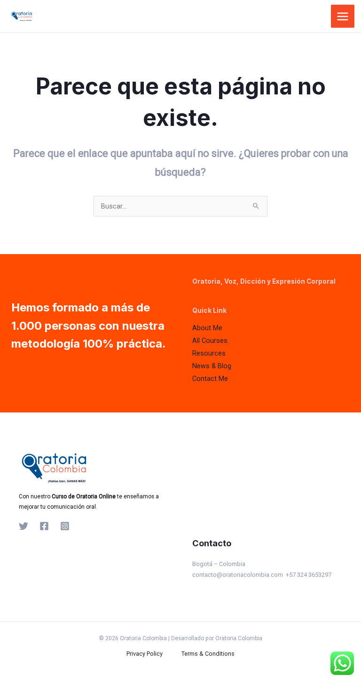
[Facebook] (44, 526)
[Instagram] (65, 526)
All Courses (210, 340)
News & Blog (211, 366)
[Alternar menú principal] (342, 16)
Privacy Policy (144, 653)
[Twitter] (23, 526)
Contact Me (210, 378)
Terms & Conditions (208, 653)
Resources (209, 353)
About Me (207, 328)
